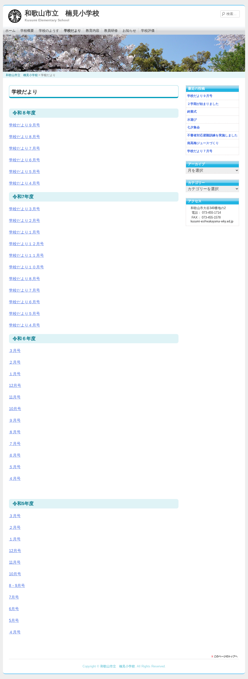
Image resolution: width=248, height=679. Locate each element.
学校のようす (49, 30)
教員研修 (111, 30)
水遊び (192, 119)
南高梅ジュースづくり (203, 143)
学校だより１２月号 (26, 244)
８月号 (15, 432)
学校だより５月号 (24, 172)
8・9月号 (17, 586)
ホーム (10, 30)
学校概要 (27, 30)
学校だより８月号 (24, 137)
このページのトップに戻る (225, 656)
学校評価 (148, 30)
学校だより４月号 (24, 183)
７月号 (15, 444)
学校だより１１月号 (26, 255)
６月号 (15, 455)
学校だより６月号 (24, 160)
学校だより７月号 (24, 148)
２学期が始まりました (203, 104)
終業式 (192, 111)
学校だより (72, 30)
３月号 (15, 351)
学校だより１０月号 (26, 267)
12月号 (15, 385)
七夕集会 (193, 127)
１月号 (15, 374)
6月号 (14, 609)
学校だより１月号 (24, 232)
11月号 (15, 397)
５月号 (15, 467)
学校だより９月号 (24, 125)
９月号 (15, 420)
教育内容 (92, 30)
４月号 (15, 478)
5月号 (14, 620)
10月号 (15, 409)
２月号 (15, 362)
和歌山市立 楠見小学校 (62, 13)
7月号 (14, 597)
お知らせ (129, 30)
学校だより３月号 (24, 209)
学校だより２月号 (24, 221)
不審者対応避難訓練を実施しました (212, 135)
